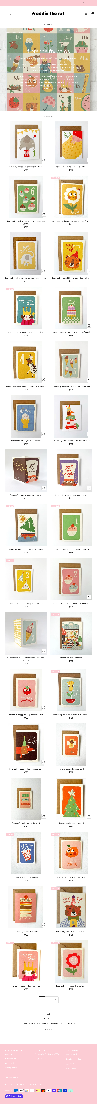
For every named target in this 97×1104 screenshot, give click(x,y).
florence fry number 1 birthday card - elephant (26, 167)
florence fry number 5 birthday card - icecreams (71, 386)
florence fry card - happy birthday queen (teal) (25, 332)
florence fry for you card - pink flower (71, 986)
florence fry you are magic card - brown (26, 495)
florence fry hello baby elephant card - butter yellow (26, 278)
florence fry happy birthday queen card (26, 986)
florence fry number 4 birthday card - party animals (26, 386)
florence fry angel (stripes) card (71, 769)
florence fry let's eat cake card (26, 932)
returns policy (10, 1063)
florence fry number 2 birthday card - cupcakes (71, 603)
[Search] (11, 14)
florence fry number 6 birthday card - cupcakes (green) (26, 222)
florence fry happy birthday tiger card (71, 932)
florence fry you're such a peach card (71, 877)
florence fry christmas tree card (71, 823)
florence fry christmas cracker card (26, 823)
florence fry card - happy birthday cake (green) (71, 332)
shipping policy (11, 1068)
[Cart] (91, 14)
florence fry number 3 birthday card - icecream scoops (25, 659)
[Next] (55, 999)
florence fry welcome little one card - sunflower (71, 221)
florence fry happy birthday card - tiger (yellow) (71, 278)
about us (8, 1054)
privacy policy (10, 1059)
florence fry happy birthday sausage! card (26, 769)
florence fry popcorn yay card (26, 877)
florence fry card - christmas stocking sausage (71, 441)
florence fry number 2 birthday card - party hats (26, 603)
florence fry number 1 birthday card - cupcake (71, 549)
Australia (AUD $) (12, 1077)
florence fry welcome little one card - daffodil (71, 715)
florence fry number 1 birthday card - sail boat (26, 549)
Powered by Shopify (35, 1084)
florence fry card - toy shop (71, 658)
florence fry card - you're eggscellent (26, 441)
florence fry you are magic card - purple (71, 495)
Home (7, 32)
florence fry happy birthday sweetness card (26, 715)
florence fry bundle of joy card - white (71, 167)
